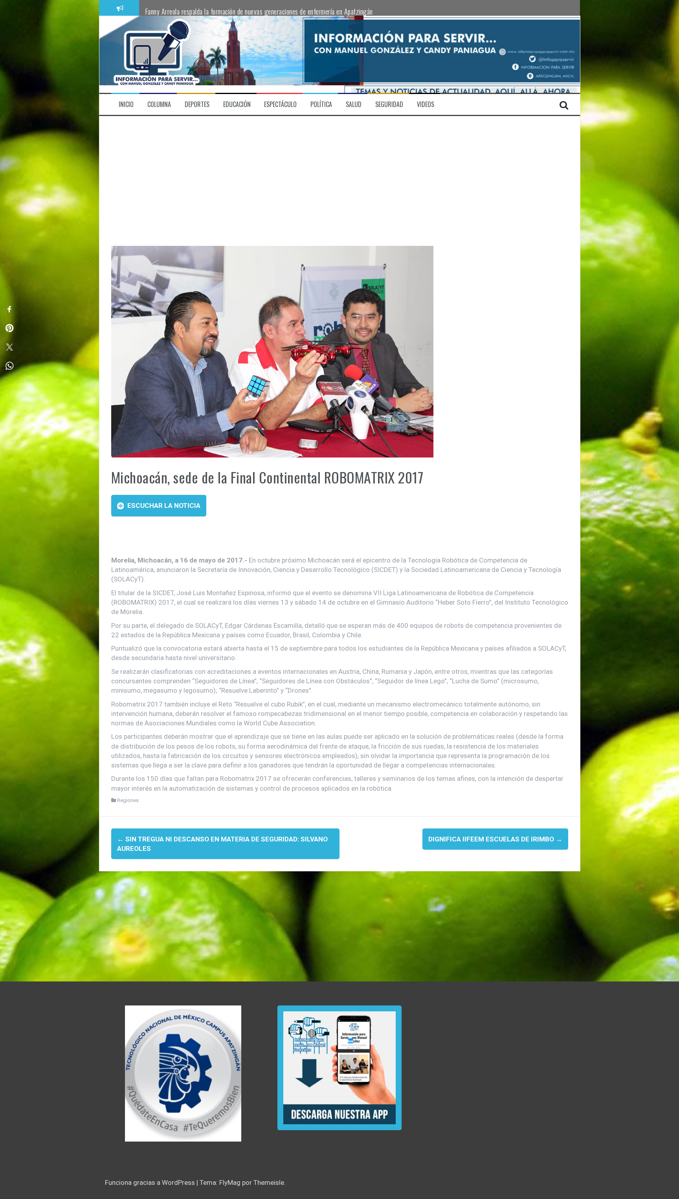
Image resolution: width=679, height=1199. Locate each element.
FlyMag (229, 1182)
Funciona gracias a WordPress (150, 1182)
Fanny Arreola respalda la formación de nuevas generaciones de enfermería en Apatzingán (259, 11)
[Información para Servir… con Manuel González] (156, 54)
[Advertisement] (339, 187)
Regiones (128, 800)
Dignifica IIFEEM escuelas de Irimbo (495, 839)
